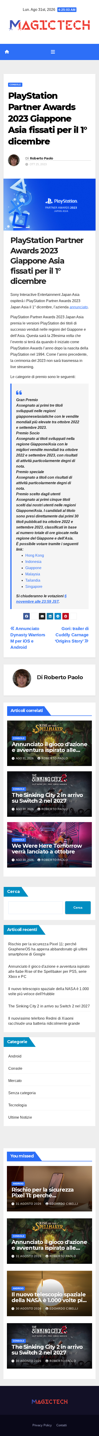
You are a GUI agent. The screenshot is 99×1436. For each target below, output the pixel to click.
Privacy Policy (42, 1425)
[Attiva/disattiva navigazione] (53, 52)
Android (14, 1056)
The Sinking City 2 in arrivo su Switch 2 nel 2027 (47, 798)
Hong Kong (34, 555)
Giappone (33, 568)
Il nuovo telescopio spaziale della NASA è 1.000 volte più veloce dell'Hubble (49, 1300)
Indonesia (33, 562)
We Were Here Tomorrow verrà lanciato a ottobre (47, 848)
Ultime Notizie (20, 1117)
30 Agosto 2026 (29, 1308)
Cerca (13, 891)
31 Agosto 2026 (29, 1203)
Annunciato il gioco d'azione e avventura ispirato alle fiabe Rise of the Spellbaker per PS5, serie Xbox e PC (49, 971)
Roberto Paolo (41, 158)
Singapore (33, 587)
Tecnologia (17, 1105)
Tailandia (32, 580)
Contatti (61, 1425)
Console (15, 84)
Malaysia (32, 574)
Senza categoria (22, 1093)
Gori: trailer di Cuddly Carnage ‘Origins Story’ (72, 634)
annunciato (79, 307)
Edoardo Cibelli (64, 1203)
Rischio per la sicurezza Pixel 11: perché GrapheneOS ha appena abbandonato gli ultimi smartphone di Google (47, 949)
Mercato (15, 1081)
